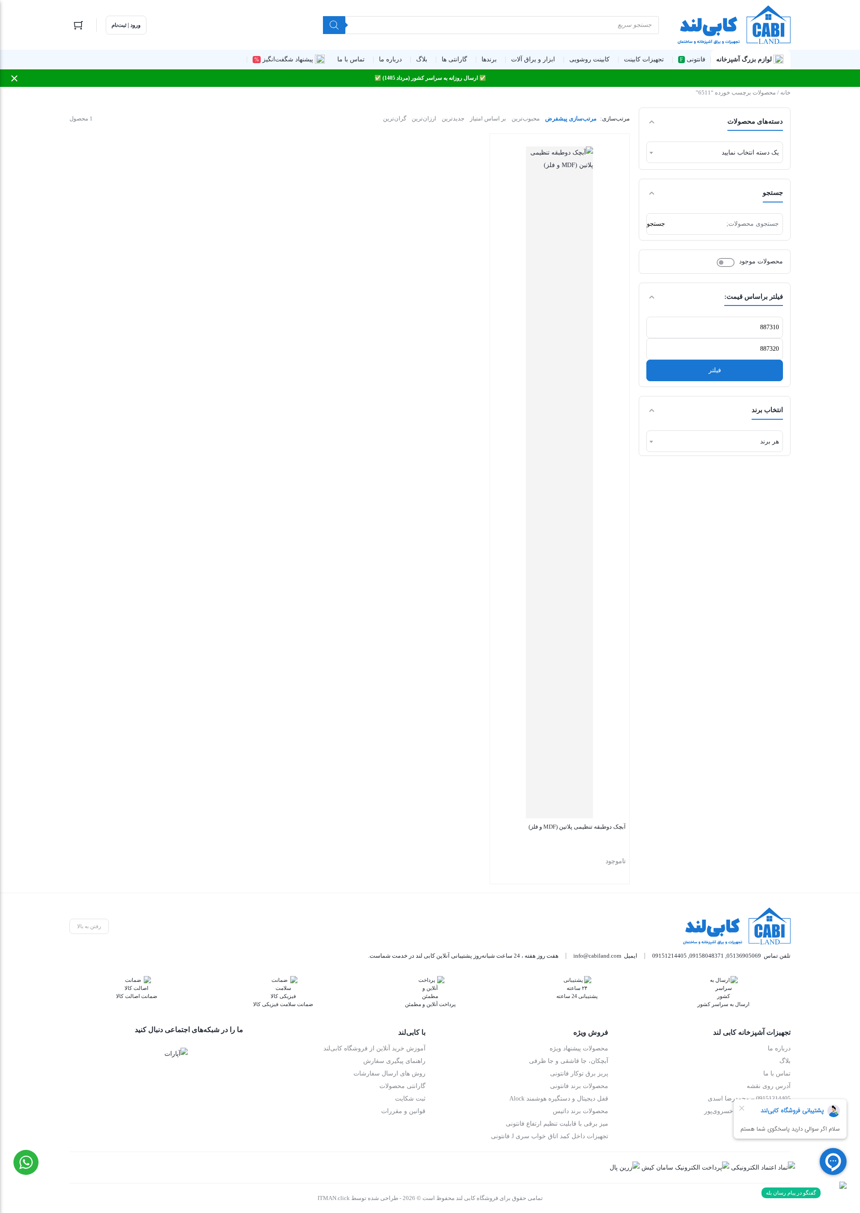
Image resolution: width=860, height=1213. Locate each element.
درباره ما (779, 1048)
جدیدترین (453, 118)
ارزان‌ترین (424, 118)
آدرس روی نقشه (769, 1086)
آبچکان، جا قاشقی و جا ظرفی (568, 1061)
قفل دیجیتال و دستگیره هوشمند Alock (558, 1098)
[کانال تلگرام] (204, 1053)
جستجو (656, 223)
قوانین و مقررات (403, 1111)
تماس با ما (777, 1073)
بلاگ (785, 1061)
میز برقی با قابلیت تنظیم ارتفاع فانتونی (557, 1123)
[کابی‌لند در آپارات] (176, 1053)
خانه (785, 92)
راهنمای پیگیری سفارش (394, 1061)
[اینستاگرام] (232, 1053)
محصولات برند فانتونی (579, 1086)
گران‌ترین (394, 118)
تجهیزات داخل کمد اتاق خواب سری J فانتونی (549, 1136)
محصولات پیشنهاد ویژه (579, 1048)
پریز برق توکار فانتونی (579, 1073)
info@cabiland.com (597, 955)
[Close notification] (14, 78)
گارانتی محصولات (402, 1086)
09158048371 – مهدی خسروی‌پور (747, 1111)
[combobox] (714, 152)
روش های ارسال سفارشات (389, 1073)
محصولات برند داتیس (580, 1111)
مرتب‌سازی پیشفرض (571, 118)
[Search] (334, 25)
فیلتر (715, 370)
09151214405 (669, 955)
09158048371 (706, 955)
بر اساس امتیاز (488, 118)
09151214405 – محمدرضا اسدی (749, 1098)
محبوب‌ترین (526, 118)
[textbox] (715, 152)
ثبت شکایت (410, 1098)
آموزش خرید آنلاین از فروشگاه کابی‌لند (374, 1048)
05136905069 (744, 955)
